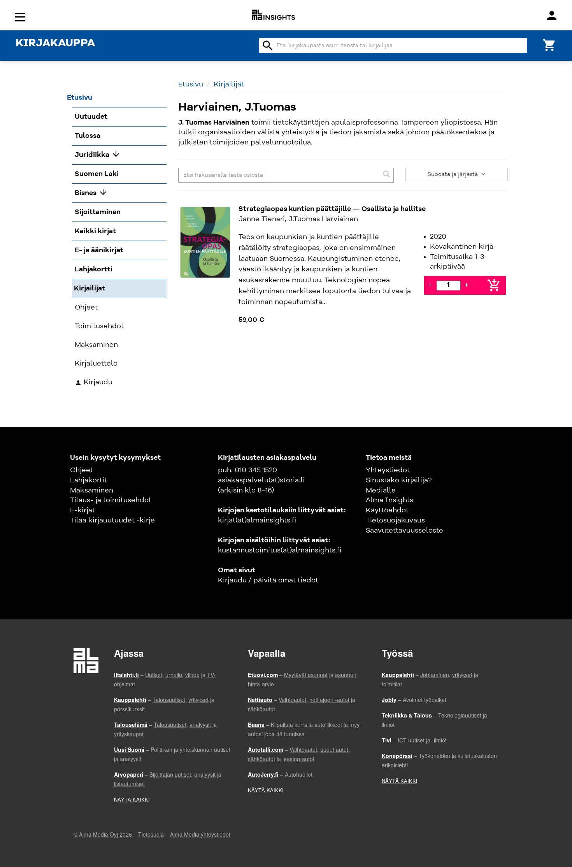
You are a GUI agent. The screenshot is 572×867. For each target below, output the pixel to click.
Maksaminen (91, 490)
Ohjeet (81, 470)
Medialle (381, 490)
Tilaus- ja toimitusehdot (110, 500)
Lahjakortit (88, 480)
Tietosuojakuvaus (395, 520)
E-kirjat (82, 510)
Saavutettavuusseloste (404, 530)
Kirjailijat (229, 84)
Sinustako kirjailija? (399, 480)
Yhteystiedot (388, 470)
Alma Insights (389, 500)
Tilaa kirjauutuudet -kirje (112, 520)
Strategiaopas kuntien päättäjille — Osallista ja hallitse (332, 209)
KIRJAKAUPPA (55, 43)
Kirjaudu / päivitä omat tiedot (268, 580)
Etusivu (190, 84)
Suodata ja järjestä (453, 174)
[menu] (21, 16)
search (267, 45)
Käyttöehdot (387, 510)
